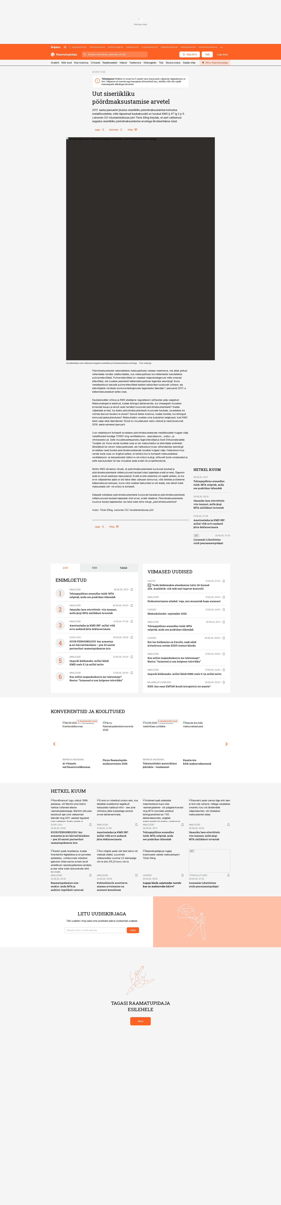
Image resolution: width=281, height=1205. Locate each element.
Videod (123, 62)
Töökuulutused (198, 875)
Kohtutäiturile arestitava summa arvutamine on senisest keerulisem (112, 886)
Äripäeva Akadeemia (73, 759)
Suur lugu (75, 637)
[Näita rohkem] (222, 47)
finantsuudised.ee (97, 47)
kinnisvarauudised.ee (208, 47)
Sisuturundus (173, 62)
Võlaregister (150, 62)
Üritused (95, 62)
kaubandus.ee (132, 47)
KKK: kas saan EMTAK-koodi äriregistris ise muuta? (179, 686)
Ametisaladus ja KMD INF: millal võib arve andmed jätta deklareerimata (209, 524)
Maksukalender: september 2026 (167, 613)
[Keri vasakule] (54, 744)
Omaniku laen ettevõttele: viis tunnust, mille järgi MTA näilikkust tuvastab (209, 504)
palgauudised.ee (79, 47)
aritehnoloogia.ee (115, 47)
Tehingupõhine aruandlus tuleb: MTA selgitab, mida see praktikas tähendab (209, 485)
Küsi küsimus (81, 62)
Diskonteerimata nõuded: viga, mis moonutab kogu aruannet (184, 601)
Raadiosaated (109, 62)
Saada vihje (189, 62)
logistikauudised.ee (169, 47)
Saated (151, 581)
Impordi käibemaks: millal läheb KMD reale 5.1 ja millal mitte (184, 673)
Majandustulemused (159, 682)
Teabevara (135, 62)
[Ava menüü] (65, 47)
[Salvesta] (131, 589)
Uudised (152, 609)
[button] (95, 930)
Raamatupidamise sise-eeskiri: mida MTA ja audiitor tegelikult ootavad (67, 886)
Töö (161, 62)
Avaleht (55, 62)
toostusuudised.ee (149, 47)
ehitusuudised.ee (188, 47)
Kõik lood (66, 62)
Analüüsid (75, 589)
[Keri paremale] (226, 744)
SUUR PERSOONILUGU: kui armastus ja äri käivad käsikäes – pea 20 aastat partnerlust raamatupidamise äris (92, 645)
